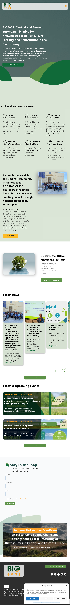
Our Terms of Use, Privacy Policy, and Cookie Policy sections (46, 602)
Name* (7, 475)
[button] (66, 586)
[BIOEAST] (7, 6)
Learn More (12, 65)
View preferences (60, 598)
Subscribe (10, 503)
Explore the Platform (51, 280)
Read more (10, 236)
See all (35, 378)
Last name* (9, 483)
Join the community (55, 566)
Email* (7, 491)
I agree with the (15, 499)
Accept (32, 598)
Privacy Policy (24, 499)
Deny (46, 598)
